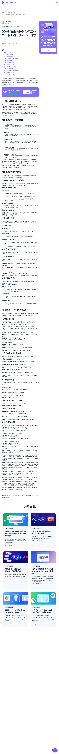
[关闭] (55, 23)
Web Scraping (5, 26)
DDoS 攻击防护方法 (8, 56)
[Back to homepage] (10, 2)
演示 (34, 91)
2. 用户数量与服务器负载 (11, 71)
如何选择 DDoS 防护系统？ (10, 67)
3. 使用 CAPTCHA (10, 63)
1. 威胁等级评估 (9, 69)
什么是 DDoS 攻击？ (8, 52)
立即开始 (26, 91)
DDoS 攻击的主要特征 (9, 54)
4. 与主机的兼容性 (10, 75)
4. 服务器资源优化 (10, 65)
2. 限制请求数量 (9, 60)
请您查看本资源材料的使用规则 (10, 44)
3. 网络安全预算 (9, 73)
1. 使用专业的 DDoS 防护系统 (13, 58)
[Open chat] (55, 750)
